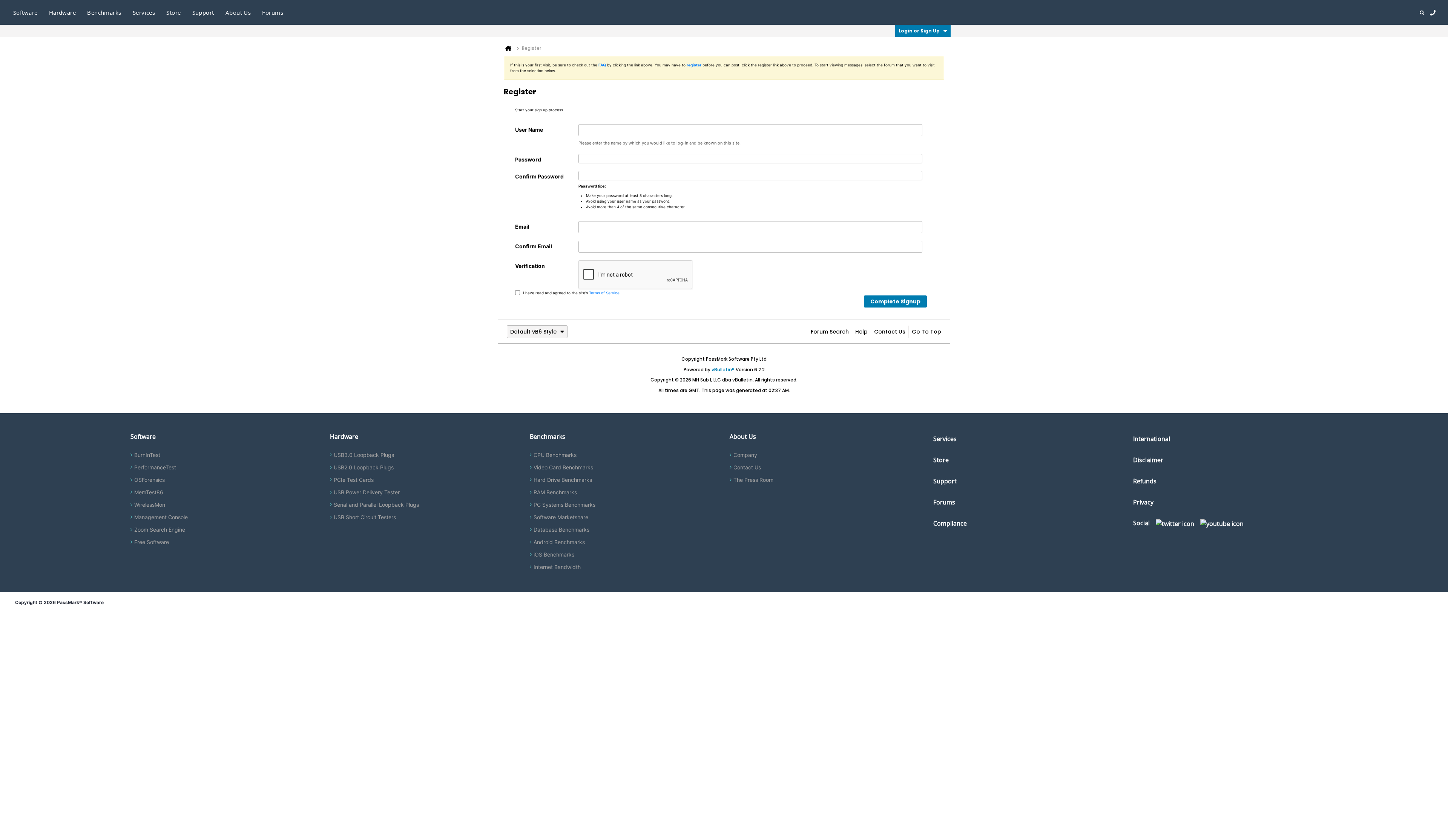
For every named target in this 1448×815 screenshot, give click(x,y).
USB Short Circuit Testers (365, 517)
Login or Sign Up (919, 31)
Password (528, 159)
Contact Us (889, 331)
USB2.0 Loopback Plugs (364, 467)
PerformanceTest (155, 467)
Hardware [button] (62, 12)
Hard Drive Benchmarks (563, 480)
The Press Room (753, 480)
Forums (272, 12)
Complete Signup (895, 301)
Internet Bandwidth (557, 567)
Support (203, 12)
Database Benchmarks (561, 529)
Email (522, 226)
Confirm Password (539, 176)
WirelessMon (149, 504)
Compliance (950, 523)
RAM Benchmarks (555, 492)
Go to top (926, 331)
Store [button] (173, 12)
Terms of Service (604, 292)
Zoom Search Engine (159, 529)
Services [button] (144, 12)
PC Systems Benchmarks (564, 504)
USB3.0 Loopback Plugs (364, 455)
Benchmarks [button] (104, 12)
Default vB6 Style (533, 331)
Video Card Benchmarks (563, 467)
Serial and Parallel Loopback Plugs (376, 504)
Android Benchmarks (559, 542)
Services (945, 439)
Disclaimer (1148, 460)
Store (941, 460)
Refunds (1145, 481)
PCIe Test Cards (354, 480)
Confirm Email (533, 246)
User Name (529, 129)
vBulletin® (723, 369)
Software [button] (25, 12)
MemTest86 (148, 492)
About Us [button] (238, 12)
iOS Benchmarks (554, 554)
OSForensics (149, 480)
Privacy (1143, 502)
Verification (530, 266)
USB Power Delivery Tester (367, 492)
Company (745, 455)
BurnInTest (147, 455)
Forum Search (830, 331)
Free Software (151, 542)
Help (861, 331)
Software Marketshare (561, 517)
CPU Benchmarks (555, 455)
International (1151, 439)
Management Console (161, 517)
